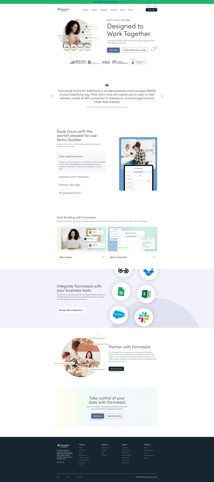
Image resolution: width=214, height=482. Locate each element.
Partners (122, 10)
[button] (85, 9)
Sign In (155, 6)
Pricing (130, 10)
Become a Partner (116, 369)
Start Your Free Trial (114, 416)
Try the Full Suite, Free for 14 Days (135, 50)
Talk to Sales (151, 10)
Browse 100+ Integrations (71, 310)
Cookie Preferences (149, 455)
